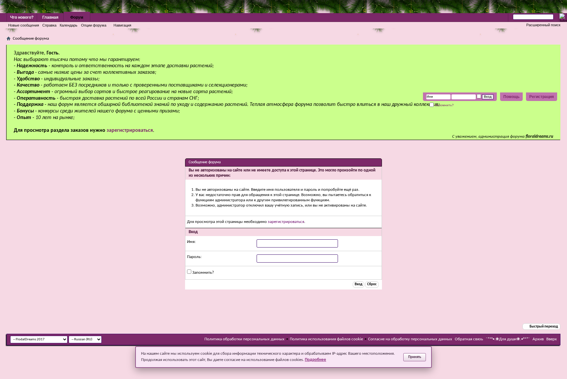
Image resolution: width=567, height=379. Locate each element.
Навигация (122, 25)
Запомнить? (444, 105)
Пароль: (194, 257)
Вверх (551, 339)
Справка (49, 25)
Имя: (191, 242)
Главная (50, 17)
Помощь (511, 96)
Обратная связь (469, 339)
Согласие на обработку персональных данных (410, 339)
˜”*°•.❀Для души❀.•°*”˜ (508, 339)
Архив (538, 339)
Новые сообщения (23, 25)
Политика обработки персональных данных (244, 339)
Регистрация (541, 96)
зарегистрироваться (286, 222)
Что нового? (21, 17)
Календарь (68, 25)
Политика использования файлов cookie (326, 339)
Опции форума (93, 25)
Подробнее (315, 360)
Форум (76, 17)
